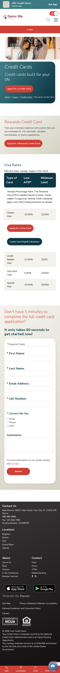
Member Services (10, 576)
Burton (5, 537)
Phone (12, 422)
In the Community (10, 573)
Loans (15, 97)
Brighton (6, 534)
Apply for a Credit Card (19, 88)
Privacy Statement (28, 603)
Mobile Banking (39, 573)
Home (7, 97)
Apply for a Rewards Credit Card (23, 143)
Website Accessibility (47, 603)
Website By (16, 596)
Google (15, 463)
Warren (5, 548)
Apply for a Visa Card (20, 228)
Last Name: (16, 368)
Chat (34, 562)
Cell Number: (18, 399)
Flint (4, 541)
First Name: (17, 353)
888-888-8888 (9, 516)
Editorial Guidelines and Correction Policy (21, 608)
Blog (4, 566)
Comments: (14, 435)
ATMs (34, 569)
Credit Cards (26, 97)
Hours (34, 566)
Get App (52, 5)
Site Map (6, 603)
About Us (6, 562)
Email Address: (19, 384)
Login (30, 29)
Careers (6, 569)
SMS (11, 426)
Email (12, 419)
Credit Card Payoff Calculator (24, 241)
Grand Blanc (8, 544)
